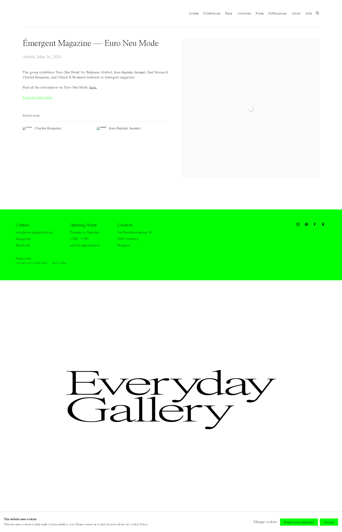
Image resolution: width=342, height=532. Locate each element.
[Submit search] (317, 13)
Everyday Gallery (38, 13)
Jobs (308, 13)
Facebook (23, 245)
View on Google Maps (323, 224)
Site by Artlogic (59, 263)
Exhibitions (211, 13)
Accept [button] (329, 522)
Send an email (306, 224)
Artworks (244, 13)
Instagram (23, 239)
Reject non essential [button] (299, 522)
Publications (277, 13)
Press (260, 13)
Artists (194, 13)
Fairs (228, 13)
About (295, 13)
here (93, 87)
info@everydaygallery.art (34, 232)
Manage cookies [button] (23, 258)
